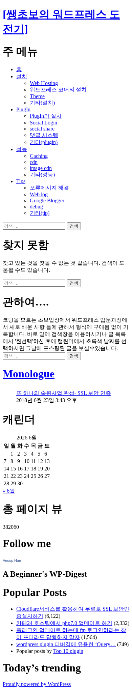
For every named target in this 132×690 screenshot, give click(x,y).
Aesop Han (12, 560)
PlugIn (23, 109)
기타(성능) (42, 174)
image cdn (41, 168)
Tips (20, 181)
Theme (37, 96)
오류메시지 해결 (49, 188)
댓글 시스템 (44, 135)
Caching (39, 156)
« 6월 (9, 491)
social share (42, 129)
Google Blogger (47, 200)
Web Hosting (44, 83)
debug (36, 206)
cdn (34, 162)
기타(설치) (42, 103)
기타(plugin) (44, 142)
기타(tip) (39, 213)
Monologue (28, 374)
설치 (21, 76)
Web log (39, 194)
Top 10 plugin (68, 651)
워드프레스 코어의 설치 (58, 89)
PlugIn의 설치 (46, 116)
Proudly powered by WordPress (37, 684)
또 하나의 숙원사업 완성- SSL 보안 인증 (63, 393)
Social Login (43, 122)
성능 (21, 149)
